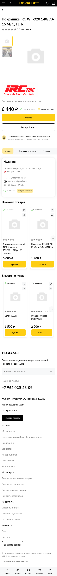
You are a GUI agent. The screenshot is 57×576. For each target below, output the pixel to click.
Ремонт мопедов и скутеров (17, 478)
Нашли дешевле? (47, 109)
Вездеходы (8, 442)
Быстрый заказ (28, 127)
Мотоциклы (8, 431)
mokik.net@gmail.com (17, 181)
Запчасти (7, 448)
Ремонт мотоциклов (13, 484)
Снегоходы (8, 460)
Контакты (7, 525)
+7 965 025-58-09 (17, 387)
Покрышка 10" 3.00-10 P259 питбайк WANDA (42, 245)
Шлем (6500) (11, 316)
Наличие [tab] (8, 151)
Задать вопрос (12, 417)
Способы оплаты (11, 507)
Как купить (8, 501)
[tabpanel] (28, 177)
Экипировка (8, 466)
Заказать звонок (12, 544)
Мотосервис (8, 472)
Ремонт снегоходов (12, 495)
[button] (3, 3)
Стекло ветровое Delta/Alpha (39, 317)
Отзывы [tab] (46, 151)
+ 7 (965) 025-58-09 (17, 177)
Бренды (6, 537)
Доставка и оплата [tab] (27, 151)
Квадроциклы (9, 454)
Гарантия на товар (11, 519)
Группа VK (11, 410)
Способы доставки (12, 513)
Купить (28, 117)
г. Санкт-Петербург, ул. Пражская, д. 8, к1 (23, 168)
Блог (4, 531)
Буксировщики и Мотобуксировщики (22, 436)
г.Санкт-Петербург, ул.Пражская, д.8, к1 (23, 398)
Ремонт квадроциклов (14, 489)
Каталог (6, 425)
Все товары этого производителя (20, 101)
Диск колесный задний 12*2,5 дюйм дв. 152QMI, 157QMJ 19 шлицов (14, 249)
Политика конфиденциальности (15, 561)
